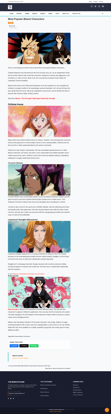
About (90, 1)
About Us (65, 13)
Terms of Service (78, 395)
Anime (27, 13)
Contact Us (76, 13)
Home (11, 13)
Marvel (19, 13)
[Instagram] (99, 6)
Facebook (14, 345)
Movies (42, 13)
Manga (34, 13)
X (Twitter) (24, 345)
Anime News (44, 388)
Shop (57, 13)
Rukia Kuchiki (13, 309)
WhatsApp (34, 345)
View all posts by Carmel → (21, 358)
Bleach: (18, 98)
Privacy (101, 1)
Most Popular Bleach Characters (20, 336)
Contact (95, 1)
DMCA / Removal (77, 392)
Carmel (13, 26)
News (50, 13)
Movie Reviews (44, 392)
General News (44, 395)
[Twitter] (95, 6)
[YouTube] (102, 6)
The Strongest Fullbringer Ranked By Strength (38, 98)
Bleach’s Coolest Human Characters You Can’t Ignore (28, 274)
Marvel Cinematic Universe (48, 385)
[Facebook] (91, 6)
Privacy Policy (77, 390)
